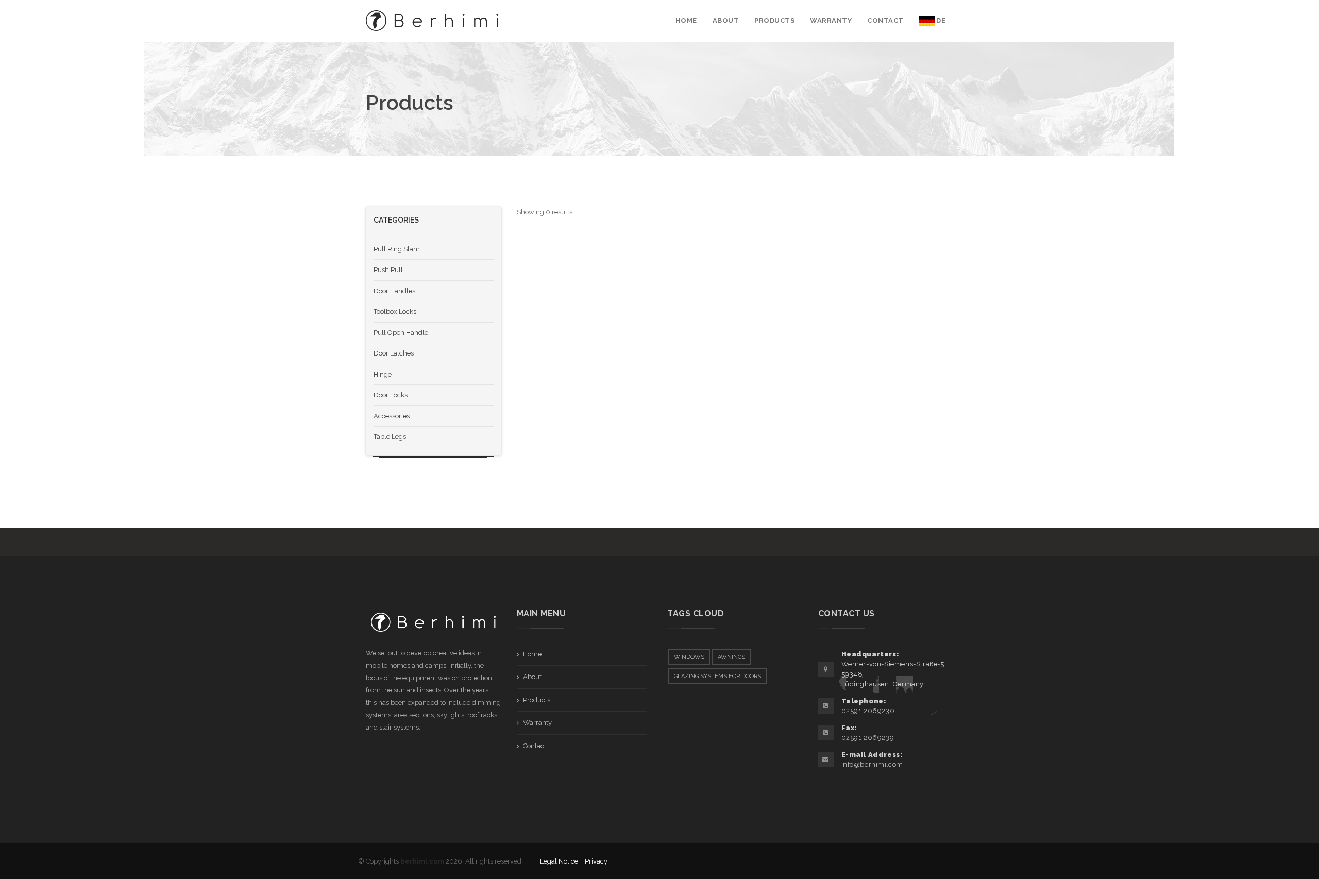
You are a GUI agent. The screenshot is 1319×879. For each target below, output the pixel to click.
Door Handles (394, 291)
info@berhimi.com (872, 764)
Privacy (596, 861)
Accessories (392, 416)
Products (536, 700)
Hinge (383, 374)
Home (532, 654)
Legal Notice (559, 861)
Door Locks (391, 395)
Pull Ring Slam (397, 249)
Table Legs (390, 437)
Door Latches (394, 353)
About (532, 677)
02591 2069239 (867, 737)
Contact (534, 746)
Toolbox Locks (395, 311)
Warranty (537, 722)
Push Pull (388, 270)
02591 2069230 (868, 711)
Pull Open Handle (401, 332)
